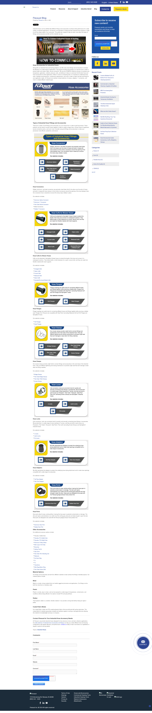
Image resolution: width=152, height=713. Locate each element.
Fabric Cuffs (37, 271)
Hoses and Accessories (81, 693)
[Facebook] (97, 63)
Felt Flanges (37, 322)
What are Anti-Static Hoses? (108, 111)
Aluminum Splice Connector (41, 200)
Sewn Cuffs (37, 278)
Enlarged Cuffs (38, 269)
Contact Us (105, 9)
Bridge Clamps (38, 374)
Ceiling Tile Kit (38, 549)
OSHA (96, 168)
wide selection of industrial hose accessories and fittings (49, 623)
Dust (96, 155)
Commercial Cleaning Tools (82, 695)
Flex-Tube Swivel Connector (41, 204)
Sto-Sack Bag (37, 558)
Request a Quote (121, 9)
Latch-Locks (37, 436)
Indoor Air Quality (99, 164)
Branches (36, 547)
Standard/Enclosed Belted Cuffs (42, 280)
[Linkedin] (105, 63)
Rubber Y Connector (39, 209)
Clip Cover (37, 551)
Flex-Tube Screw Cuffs (40, 569)
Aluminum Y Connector (40, 202)
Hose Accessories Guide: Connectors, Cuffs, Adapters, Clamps (108, 140)
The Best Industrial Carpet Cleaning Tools (107, 105)
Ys (35, 562)
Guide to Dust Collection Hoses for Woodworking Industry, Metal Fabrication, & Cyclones (108, 125)
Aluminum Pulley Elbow (40, 542)
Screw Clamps (38, 381)
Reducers (36, 556)
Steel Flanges (37, 324)
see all (93, 172)
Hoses (96, 151)
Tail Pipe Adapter (38, 479)
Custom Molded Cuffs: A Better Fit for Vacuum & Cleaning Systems (107, 77)
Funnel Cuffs (37, 273)
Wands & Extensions (80, 699)
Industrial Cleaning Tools (81, 697)
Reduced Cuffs (38, 275)
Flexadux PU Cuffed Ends (41, 538)
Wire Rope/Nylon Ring (39, 567)
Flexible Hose (98, 159)
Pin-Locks (37, 438)
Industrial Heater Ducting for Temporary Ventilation (108, 98)
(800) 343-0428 (91, 2)
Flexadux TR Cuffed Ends (40, 540)
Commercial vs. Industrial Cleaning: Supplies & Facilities (108, 85)
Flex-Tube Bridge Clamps (40, 377)
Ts (35, 560)
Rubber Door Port (38, 527)
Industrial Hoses (41, 629)
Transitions (37, 565)
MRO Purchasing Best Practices (106, 91)
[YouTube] (113, 63)
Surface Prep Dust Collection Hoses (108, 132)
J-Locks (36, 434)
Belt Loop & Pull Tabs (39, 545)
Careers (63, 697)
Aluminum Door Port (39, 525)
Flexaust (40, 20)
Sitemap (63, 695)
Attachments (78, 701)
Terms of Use (65, 693)
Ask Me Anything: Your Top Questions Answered (107, 118)
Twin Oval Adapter (39, 481)
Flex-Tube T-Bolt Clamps (40, 379)
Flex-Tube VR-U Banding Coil (41, 553)
